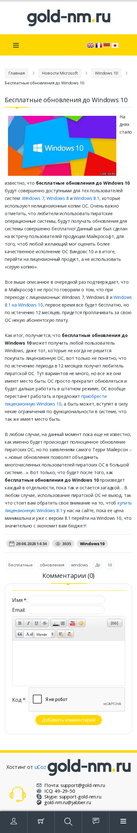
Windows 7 (33, 198)
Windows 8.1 (86, 198)
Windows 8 (58, 198)
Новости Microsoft (60, 73)
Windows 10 (106, 73)
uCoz (40, 767)
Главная (17, 73)
